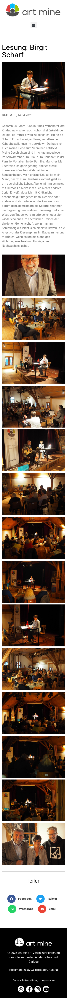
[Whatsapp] (21, 989)
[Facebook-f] (29, 989)
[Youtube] (46, 989)
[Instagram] (37, 989)
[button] (34, 25)
